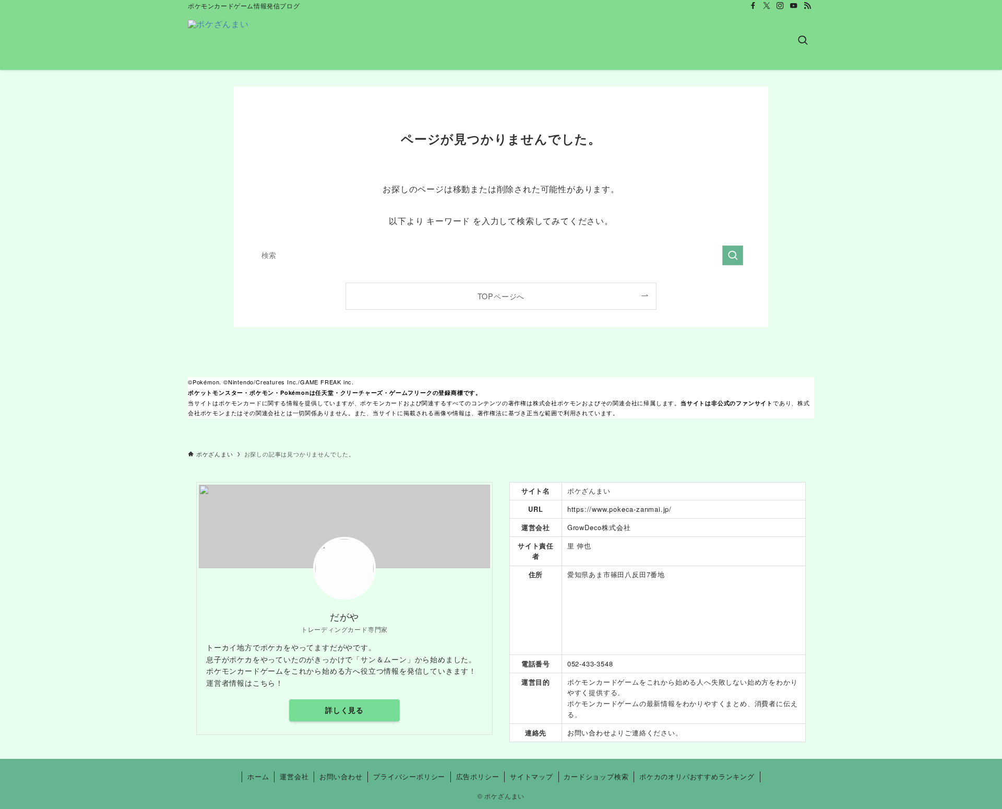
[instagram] (780, 5)
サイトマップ (531, 776)
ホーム (258, 776)
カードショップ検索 (596, 776)
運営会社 (294, 776)
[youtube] (794, 5)
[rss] (807, 5)
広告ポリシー (477, 776)
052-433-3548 (590, 664)
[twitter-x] (766, 5)
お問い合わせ (589, 732)
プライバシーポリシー (409, 776)
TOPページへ (501, 295)
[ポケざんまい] (218, 41)
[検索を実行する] (732, 255)
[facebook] (753, 5)
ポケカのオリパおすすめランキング (697, 776)
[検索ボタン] (802, 40)
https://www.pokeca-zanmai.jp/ (619, 509)
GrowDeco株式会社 (599, 527)
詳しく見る (344, 710)
